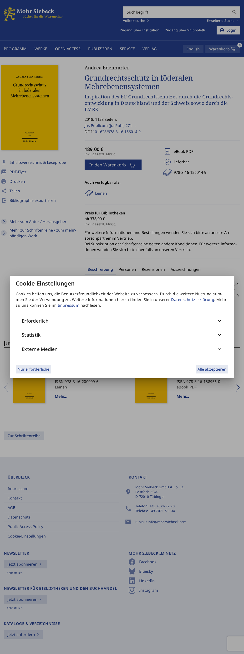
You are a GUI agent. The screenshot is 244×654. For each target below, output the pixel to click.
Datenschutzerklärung (192, 299)
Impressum (69, 305)
